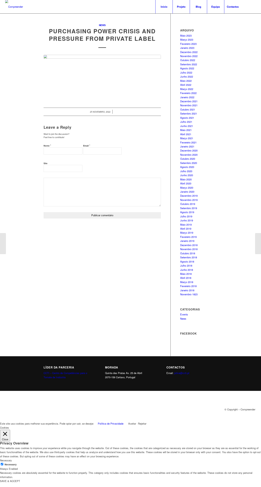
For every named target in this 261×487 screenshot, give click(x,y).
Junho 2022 (186, 76)
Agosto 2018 (187, 261)
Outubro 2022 (187, 60)
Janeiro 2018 (187, 290)
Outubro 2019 (187, 204)
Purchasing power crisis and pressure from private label (102, 35)
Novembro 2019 (189, 200)
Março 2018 (186, 282)
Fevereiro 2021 (188, 142)
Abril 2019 (185, 228)
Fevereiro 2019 (188, 237)
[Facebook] (247, 6)
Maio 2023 (186, 35)
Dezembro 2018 (189, 245)
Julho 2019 (186, 216)
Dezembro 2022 (189, 52)
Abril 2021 (185, 134)
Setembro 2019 (188, 208)
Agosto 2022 (187, 68)
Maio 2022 (186, 81)
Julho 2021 (186, 122)
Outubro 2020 (187, 158)
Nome (47, 145)
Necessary (11, 464)
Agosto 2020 (187, 167)
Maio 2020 (186, 179)
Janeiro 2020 (187, 191)
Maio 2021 (186, 130)
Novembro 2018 (189, 249)
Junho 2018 (186, 270)
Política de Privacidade (110, 423)
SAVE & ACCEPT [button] (10, 481)
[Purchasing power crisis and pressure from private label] (102, 77)
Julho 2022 (186, 72)
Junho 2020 (186, 175)
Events (184, 314)
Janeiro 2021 (187, 146)
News (102, 25)
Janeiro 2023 (187, 48)
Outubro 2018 (187, 253)
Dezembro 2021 (189, 101)
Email (86, 145)
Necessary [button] (6, 460)
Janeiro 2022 (187, 97)
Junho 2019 (186, 220)
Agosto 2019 (187, 212)
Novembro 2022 (189, 56)
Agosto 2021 (187, 117)
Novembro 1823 (189, 294)
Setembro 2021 (188, 113)
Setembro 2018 (188, 257)
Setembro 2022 (188, 64)
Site (45, 163)
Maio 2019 (186, 224)
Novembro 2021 (189, 105)
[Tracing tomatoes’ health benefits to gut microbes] (258, 243)
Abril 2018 (185, 278)
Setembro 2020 (188, 163)
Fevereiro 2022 (188, 93)
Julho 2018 (186, 265)
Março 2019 (186, 232)
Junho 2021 (186, 126)
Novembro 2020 (189, 154)
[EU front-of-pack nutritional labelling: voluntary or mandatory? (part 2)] (3, 243)
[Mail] (253, 6)
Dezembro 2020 (189, 150)
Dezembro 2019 (189, 195)
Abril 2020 (185, 183)
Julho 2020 (186, 171)
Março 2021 (186, 138)
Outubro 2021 (187, 109)
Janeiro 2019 (187, 241)
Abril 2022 (185, 85)
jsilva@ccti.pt (181, 373)
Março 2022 (186, 89)
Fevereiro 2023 (188, 44)
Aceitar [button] (132, 423)
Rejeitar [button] (142, 423)
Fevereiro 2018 (188, 286)
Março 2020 (186, 187)
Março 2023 (186, 39)
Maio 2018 (186, 274)
